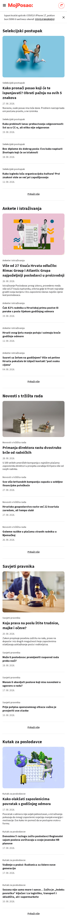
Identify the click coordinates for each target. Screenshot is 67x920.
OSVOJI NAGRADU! (45, 19)
